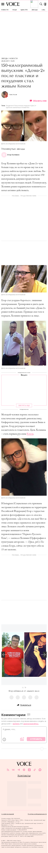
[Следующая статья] (24, 748)
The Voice (12, 4)
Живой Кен (25, 107)
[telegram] (18, 769)
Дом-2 (33, 106)
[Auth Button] (45, 4)
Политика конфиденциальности (37, 814)
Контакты (24, 775)
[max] (40, 769)
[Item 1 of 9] (24, 654)
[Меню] (2, 4)
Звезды (4, 58)
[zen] (24, 769)
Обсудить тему (40, 101)
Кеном (30, 433)
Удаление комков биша (13, 107)
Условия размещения (7, 814)
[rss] (8, 769)
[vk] (13, 769)
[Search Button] (40, 4)
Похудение (9, 106)
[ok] (29, 769)
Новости (13, 58)
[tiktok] (34, 769)
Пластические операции (22, 106)
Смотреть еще (24, 405)
